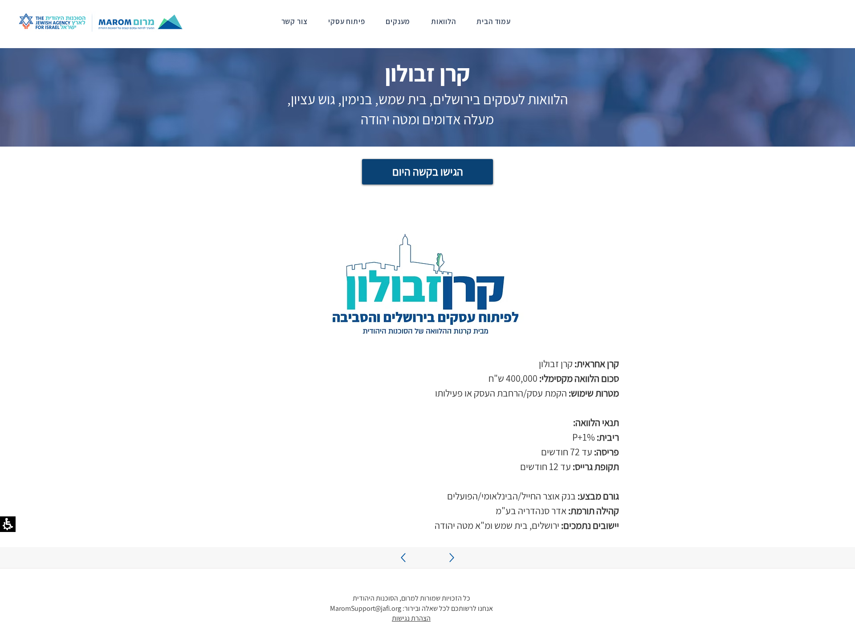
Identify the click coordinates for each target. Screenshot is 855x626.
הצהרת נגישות (411, 618)
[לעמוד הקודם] (451, 557)
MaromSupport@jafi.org (365, 608)
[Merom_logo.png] (101, 21)
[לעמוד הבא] (403, 557)
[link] (439, 21)
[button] (425, 286)
